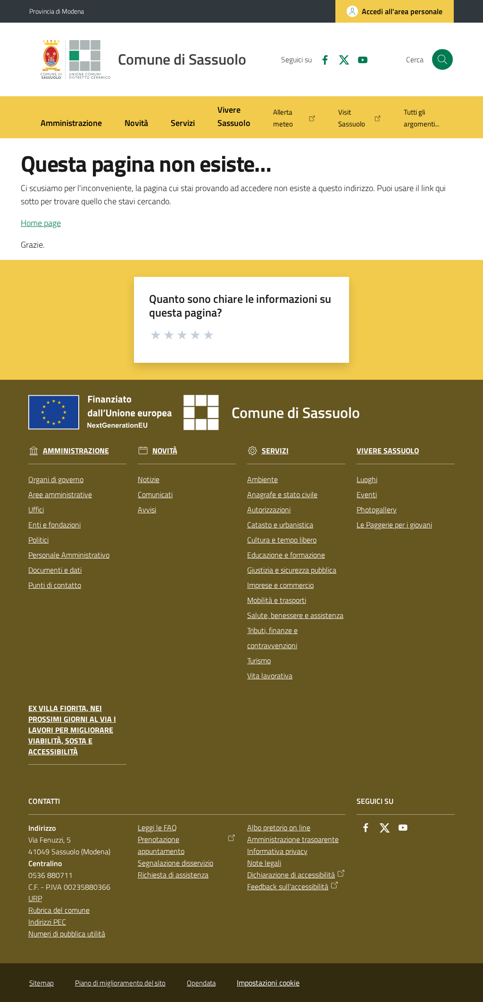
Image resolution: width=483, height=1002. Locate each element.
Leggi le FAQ (157, 827)
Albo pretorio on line (278, 827)
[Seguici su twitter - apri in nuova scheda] (340, 59)
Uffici (36, 509)
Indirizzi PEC (47, 921)
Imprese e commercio (280, 585)
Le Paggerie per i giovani (394, 524)
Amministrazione (76, 450)
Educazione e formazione (286, 554)
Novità (164, 450)
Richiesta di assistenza (173, 874)
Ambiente (262, 479)
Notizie (148, 479)
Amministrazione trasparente (293, 839)
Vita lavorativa (269, 675)
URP (35, 898)
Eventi (367, 494)
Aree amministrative (60, 494)
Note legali (264, 862)
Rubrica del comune (59, 910)
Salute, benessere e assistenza (295, 615)
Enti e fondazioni (54, 524)
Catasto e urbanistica (280, 524)
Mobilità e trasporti (276, 600)
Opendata (201, 982)
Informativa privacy (277, 851)
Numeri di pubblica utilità (66, 933)
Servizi (275, 450)
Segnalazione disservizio (175, 862)
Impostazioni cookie (268, 982)
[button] (442, 59)
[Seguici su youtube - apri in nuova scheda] (359, 59)
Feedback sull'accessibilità (287, 886)
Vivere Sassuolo (388, 450)
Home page (41, 223)
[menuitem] (71, 123)
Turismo (259, 660)
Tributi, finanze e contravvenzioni (272, 638)
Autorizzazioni (269, 509)
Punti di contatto (54, 585)
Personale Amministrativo (68, 554)
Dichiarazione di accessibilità (291, 874)
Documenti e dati (55, 570)
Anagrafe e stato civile (282, 494)
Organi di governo (55, 479)
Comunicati (155, 494)
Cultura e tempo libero (281, 539)
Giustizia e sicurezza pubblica (291, 570)
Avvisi (147, 509)
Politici (38, 539)
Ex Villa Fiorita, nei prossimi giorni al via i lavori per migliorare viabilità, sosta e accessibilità (72, 730)
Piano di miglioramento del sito (120, 982)
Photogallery (377, 509)
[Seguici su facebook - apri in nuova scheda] (321, 59)
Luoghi (367, 479)
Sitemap (41, 982)
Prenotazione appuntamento (161, 845)
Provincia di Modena (56, 11)
